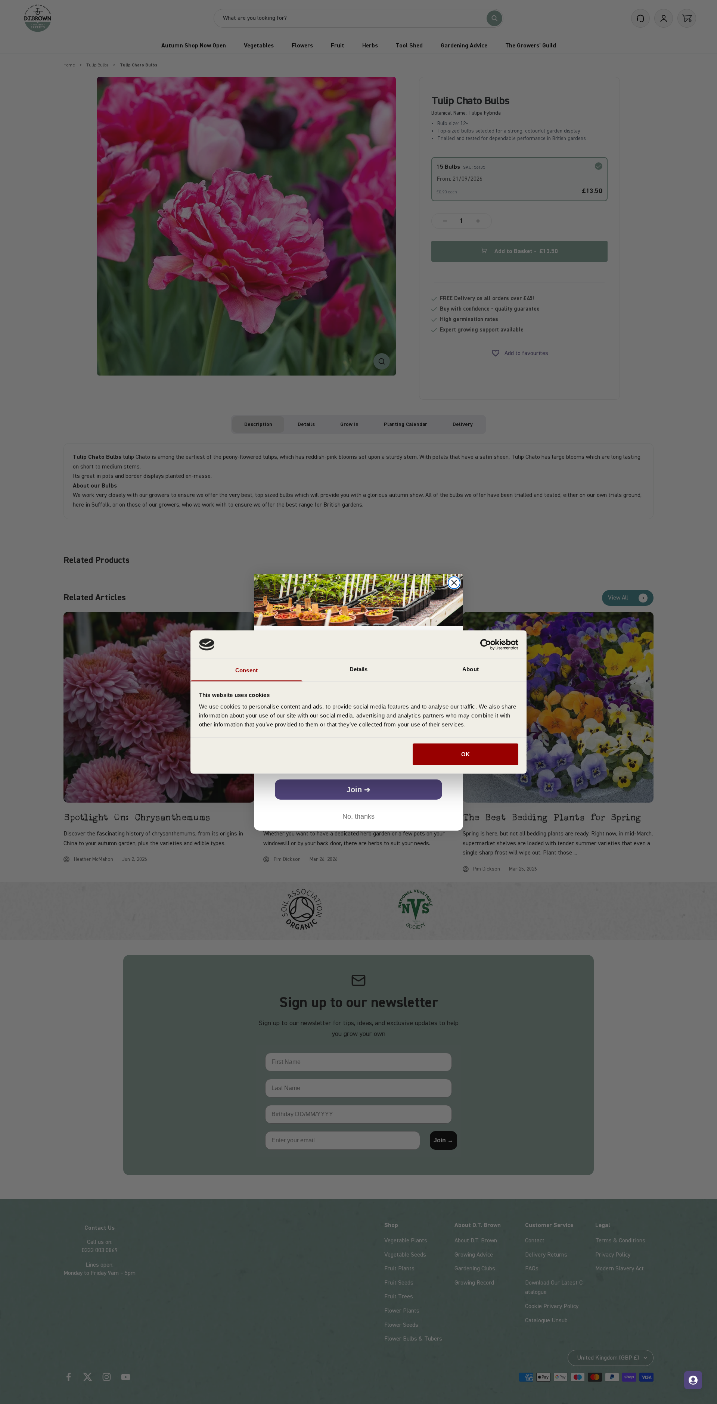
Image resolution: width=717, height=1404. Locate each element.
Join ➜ (358, 789)
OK (465, 754)
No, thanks (358, 816)
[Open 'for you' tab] (693, 1380)
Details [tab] (359, 669)
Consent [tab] (246, 670)
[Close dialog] (454, 583)
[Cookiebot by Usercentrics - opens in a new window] (485, 644)
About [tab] (470, 669)
